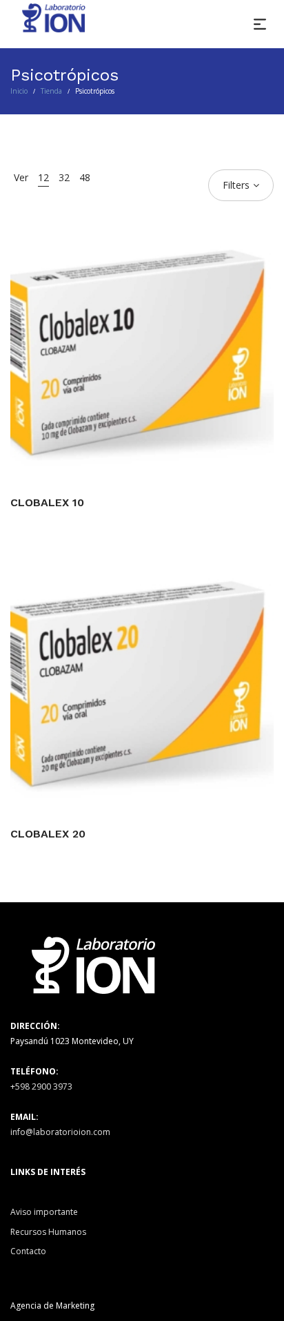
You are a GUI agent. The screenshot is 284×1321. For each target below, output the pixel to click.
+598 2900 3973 (41, 1086)
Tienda (51, 91)
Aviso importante (44, 1212)
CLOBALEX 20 (47, 833)
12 (43, 177)
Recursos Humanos (48, 1232)
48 (84, 177)
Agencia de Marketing (52, 1305)
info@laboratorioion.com (60, 1132)
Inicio (19, 91)
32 (64, 177)
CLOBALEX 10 (47, 502)
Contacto (28, 1251)
